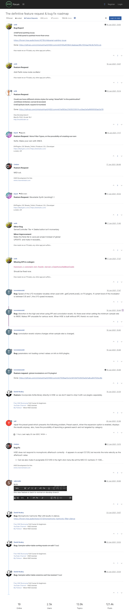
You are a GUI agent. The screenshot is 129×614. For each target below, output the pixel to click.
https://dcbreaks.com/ (38, 149)
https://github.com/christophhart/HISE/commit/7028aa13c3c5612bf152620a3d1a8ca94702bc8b (60, 378)
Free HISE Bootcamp (21, 403)
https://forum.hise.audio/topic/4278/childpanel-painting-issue (40, 40)
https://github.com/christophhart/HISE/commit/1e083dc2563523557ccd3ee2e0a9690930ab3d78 (61, 109)
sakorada (17, 481)
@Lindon (24, 194)
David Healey (19, 392)
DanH (16, 133)
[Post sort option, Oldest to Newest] (106, 18)
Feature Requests (32, 18)
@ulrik (23, 133)
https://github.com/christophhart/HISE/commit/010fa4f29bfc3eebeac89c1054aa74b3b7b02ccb (60, 45)
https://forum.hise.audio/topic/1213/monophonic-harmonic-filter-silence (44, 519)
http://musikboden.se (21, 119)
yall (15, 421)
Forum (16, 4)
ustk (15, 25)
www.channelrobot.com (22, 180)
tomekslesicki (19, 290)
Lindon (16, 164)
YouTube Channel (20, 405)
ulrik (15, 91)
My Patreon (18, 408)
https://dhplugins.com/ (21, 149)
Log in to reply (115, 18)
